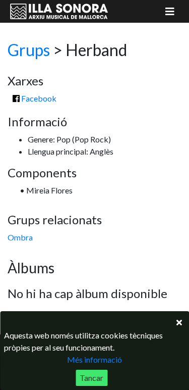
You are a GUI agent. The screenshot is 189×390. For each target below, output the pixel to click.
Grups (29, 50)
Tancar (91, 377)
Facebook (38, 98)
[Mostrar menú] (170, 11)
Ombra (20, 237)
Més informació (94, 359)
